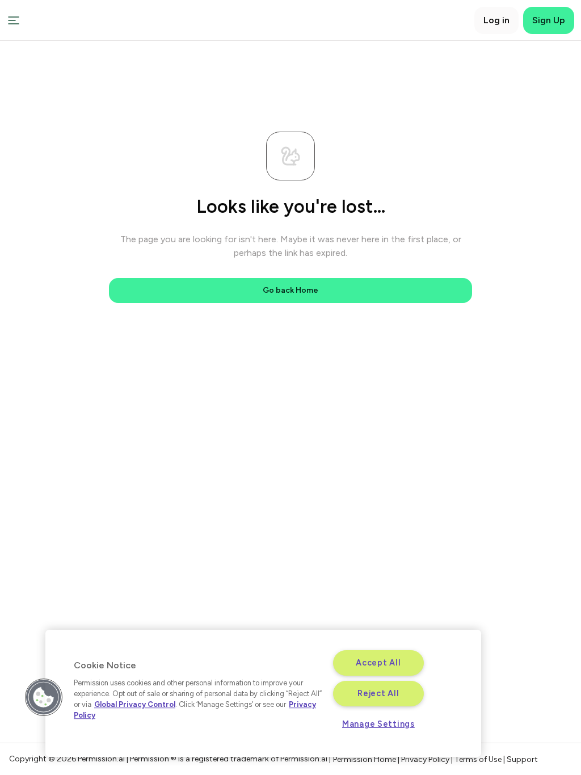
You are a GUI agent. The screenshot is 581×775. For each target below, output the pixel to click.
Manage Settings (378, 724)
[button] (44, 697)
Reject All (378, 693)
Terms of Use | (480, 759)
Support (522, 759)
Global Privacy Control (134, 704)
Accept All (378, 663)
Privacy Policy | (427, 759)
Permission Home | (367, 759)
